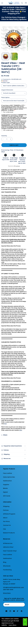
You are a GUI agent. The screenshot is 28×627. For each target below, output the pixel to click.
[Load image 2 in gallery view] (14, 56)
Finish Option (5, 97)
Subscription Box (9, 477)
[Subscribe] (23, 605)
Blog (4, 562)
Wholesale (6, 566)
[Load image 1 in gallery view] (5, 56)
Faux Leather (7, 473)
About (5, 518)
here (5, 423)
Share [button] (5, 435)
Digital (5, 492)
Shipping (6, 506)
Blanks (5, 488)
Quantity (4, 135)
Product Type (5, 82)
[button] (2, 3)
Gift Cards (6, 496)
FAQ (4, 529)
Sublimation (7, 481)
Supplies (6, 484)
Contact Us (7, 525)
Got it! (25, 622)
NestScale (17, 166)
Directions (7, 593)
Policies (6, 510)
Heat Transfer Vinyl (10, 551)
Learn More (12, 625)
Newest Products (9, 533)
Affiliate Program (9, 514)
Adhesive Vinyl (8, 547)
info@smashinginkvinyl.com (13, 587)
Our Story (6, 521)
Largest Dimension (7, 90)
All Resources (7, 543)
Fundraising (7, 570)
